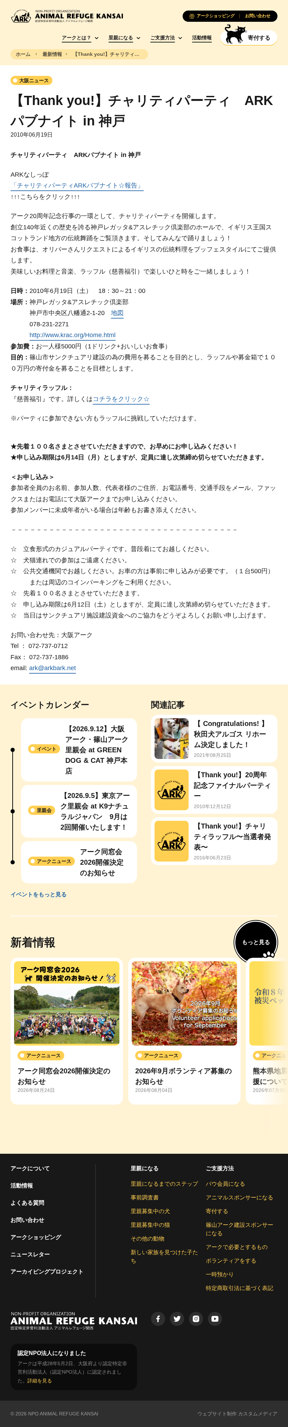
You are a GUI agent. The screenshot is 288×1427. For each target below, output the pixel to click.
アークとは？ (76, 37)
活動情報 (202, 37)
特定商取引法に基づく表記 (239, 1288)
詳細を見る (39, 1380)
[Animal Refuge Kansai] (67, 16)
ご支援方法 (162, 37)
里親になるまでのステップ (164, 1184)
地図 (117, 312)
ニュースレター (30, 1254)
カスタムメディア (257, 1413)
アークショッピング (36, 1237)
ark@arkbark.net (52, 668)
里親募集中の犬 (150, 1211)
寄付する (217, 1211)
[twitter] (177, 1319)
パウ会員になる (225, 1184)
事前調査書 (145, 1197)
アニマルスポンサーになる (239, 1197)
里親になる (121, 37)
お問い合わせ (27, 1220)
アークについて (30, 1168)
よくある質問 (27, 1203)
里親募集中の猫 (150, 1225)
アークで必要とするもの (237, 1247)
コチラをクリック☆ (121, 398)
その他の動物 (147, 1239)
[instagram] (196, 1319)
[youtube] (215, 1319)
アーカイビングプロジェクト (47, 1272)
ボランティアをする (231, 1261)
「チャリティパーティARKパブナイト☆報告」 (77, 185)
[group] (67, 1031)
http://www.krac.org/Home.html (73, 335)
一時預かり (220, 1274)
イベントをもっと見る (39, 894)
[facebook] (158, 1319)
